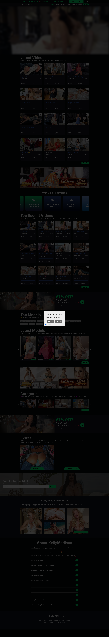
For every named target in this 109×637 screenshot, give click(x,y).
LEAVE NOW (58, 321)
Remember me (49, 324)
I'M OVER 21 (50, 321)
